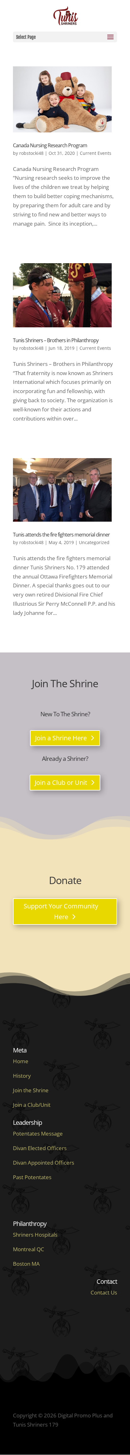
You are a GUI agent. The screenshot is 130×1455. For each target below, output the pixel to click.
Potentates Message (38, 1133)
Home (20, 1061)
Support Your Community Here (61, 911)
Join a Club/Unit (31, 1104)
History (22, 1075)
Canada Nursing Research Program (50, 145)
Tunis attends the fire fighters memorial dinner (61, 534)
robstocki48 (31, 153)
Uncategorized (94, 542)
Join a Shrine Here (61, 738)
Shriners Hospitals (35, 1234)
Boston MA (26, 1263)
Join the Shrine (31, 1090)
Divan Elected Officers (40, 1148)
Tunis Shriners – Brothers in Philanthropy (55, 340)
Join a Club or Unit (61, 782)
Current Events (95, 153)
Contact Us (104, 1292)
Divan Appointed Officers (43, 1162)
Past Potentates (32, 1177)
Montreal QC (28, 1249)
